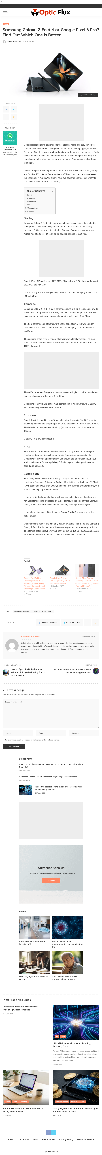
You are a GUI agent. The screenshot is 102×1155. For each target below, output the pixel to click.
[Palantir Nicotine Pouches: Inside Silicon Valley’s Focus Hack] (26, 1087)
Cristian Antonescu (14, 41)
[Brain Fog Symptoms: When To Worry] (34, 962)
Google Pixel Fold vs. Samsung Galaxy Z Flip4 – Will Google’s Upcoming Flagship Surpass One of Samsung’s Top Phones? (35, 583)
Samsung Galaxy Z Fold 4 (43, 611)
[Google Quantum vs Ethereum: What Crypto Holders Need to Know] (76, 1087)
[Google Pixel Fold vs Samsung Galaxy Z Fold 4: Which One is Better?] (61, 570)
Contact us (51, 880)
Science (74, 1101)
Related (30, 211)
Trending (24, 1101)
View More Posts (88, 636)
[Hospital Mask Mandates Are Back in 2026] (34, 927)
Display (30, 195)
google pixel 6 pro (22, 611)
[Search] (97, 12)
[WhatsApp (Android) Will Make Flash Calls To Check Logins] (10, 138)
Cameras (31, 198)
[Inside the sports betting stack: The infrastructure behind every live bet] (25, 790)
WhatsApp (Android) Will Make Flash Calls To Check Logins (10, 151)
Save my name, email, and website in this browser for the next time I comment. (33, 740)
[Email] (14, 117)
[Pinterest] (6, 117)
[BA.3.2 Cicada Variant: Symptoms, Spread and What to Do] (67, 927)
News (8, 1101)
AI (57, 1036)
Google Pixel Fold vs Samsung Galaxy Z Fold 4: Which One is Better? (61, 580)
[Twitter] (14, 109)
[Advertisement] (61, 122)
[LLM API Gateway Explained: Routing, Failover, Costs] (76, 1022)
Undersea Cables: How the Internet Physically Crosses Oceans (48, 777)
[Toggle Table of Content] (50, 191)
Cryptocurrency (62, 1101)
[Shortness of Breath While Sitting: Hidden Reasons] (67, 962)
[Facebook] (6, 109)
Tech (6, 24)
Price (29, 205)
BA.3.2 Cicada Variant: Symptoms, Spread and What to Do (67, 944)
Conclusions (32, 208)
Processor (31, 202)
